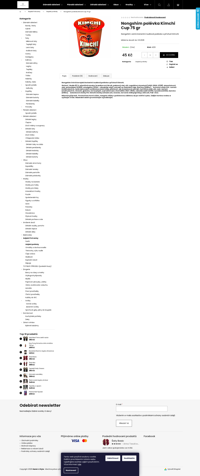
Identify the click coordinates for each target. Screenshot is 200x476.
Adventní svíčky (32, 307)
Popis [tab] (64, 76)
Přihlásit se (124, 423)
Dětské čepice (31, 229)
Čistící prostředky (32, 294)
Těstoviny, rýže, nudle (34, 250)
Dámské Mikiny (31, 32)
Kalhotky (29, 88)
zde (79, 464)
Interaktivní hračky (32, 191)
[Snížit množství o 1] (144, 55)
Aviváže (28, 288)
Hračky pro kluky (31, 188)
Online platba (26, 443)
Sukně (27, 29)
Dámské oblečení (30, 22)
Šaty (27, 38)
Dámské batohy (32, 97)
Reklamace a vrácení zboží (32, 448)
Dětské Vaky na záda (34, 144)
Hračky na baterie (32, 182)
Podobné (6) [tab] (77, 76)
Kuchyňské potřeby (33, 316)
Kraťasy (29, 72)
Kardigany (29, 57)
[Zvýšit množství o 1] (156, 55)
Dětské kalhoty (32, 132)
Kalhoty (28, 60)
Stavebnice (30, 213)
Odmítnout (113, 458)
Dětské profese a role (34, 219)
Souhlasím (129, 458)
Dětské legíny (30, 119)
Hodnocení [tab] (92, 76)
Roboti (28, 210)
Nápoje (28, 263)
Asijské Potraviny (30, 238)
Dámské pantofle (32, 172)
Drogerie (26, 269)
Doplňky (28, 91)
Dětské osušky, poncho (34, 225)
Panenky (28, 207)
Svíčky (27, 300)
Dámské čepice (32, 94)
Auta (27, 204)
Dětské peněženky (33, 147)
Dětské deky (30, 232)
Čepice (28, 122)
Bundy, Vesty (30, 25)
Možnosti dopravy (28, 446)
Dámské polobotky (33, 175)
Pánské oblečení (29, 110)
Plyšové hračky (31, 216)
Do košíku (170, 55)
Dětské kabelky (32, 154)
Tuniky (28, 35)
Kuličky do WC (31, 297)
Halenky (28, 79)
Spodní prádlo (31, 85)
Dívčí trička (29, 135)
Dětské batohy (32, 157)
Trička (27, 75)
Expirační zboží (31, 260)
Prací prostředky (32, 291)
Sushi (27, 241)
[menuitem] (53, 4)
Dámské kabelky (32, 100)
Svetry (28, 54)
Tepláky (29, 69)
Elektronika (27, 235)
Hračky (25, 179)
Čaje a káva (30, 254)
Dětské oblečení (29, 116)
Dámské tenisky (31, 169)
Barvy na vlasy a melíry (34, 272)
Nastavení (71, 470)
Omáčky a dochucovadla (35, 247)
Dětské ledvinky (32, 150)
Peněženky (30, 104)
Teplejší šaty (31, 44)
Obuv (25, 160)
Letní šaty (30, 47)
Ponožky (28, 107)
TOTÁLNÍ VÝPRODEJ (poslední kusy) (37, 266)
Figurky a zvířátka (32, 200)
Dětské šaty (30, 129)
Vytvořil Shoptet (174, 469)
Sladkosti (29, 257)
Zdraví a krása (28, 322)
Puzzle (27, 194)
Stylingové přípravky (33, 275)
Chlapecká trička (32, 138)
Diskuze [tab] (106, 76)
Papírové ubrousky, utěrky (35, 282)
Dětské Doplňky (31, 141)
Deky (27, 319)
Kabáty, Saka (30, 82)
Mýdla (27, 279)
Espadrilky (29, 166)
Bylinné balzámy (32, 325)
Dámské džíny (31, 63)
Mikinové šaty (31, 41)
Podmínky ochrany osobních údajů (35, 451)
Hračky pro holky (32, 185)
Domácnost (28, 313)
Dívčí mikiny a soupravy (35, 125)
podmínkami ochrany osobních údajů (159, 415)
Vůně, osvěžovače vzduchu (36, 285)
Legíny (28, 66)
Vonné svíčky (31, 304)
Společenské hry (32, 197)
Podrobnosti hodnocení (155, 17)
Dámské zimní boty (33, 163)
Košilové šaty (31, 50)
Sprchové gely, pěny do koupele (38, 310)
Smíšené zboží (29, 222)
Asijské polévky (32, 244)
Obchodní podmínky (29, 440)
